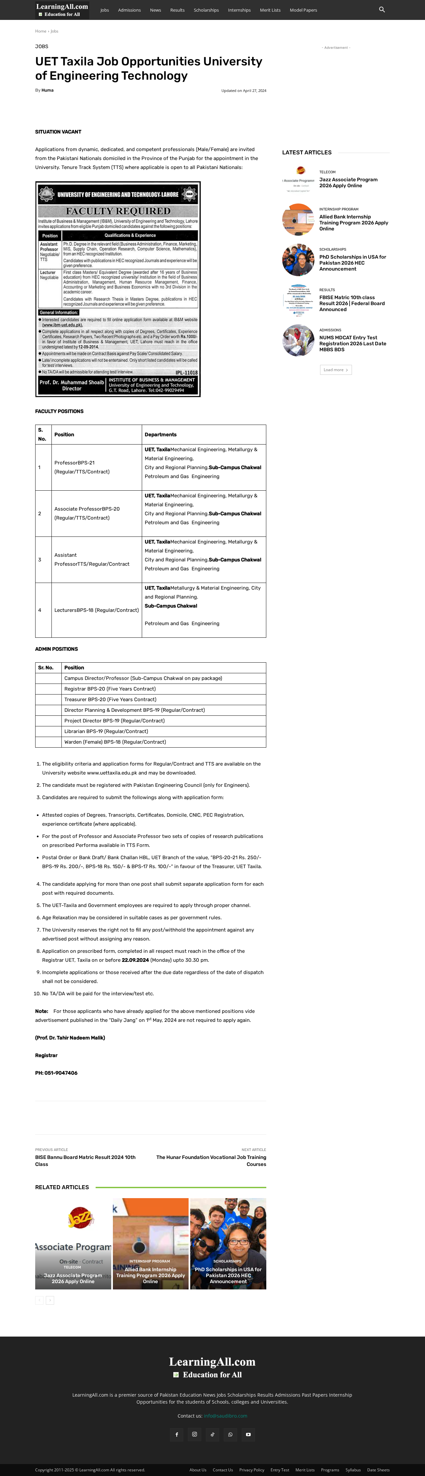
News (155, 10)
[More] (201, 111)
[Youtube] (248, 1434)
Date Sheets (378, 1470)
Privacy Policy (251, 1470)
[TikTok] (212, 1434)
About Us (198, 1470)
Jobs (105, 10)
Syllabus (353, 1470)
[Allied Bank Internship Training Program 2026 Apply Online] (151, 1243)
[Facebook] (176, 1434)
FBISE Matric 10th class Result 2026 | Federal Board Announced (352, 303)
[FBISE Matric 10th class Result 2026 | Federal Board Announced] (298, 300)
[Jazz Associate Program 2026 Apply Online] (73, 1243)
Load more (334, 369)
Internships (239, 10)
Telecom (72, 1267)
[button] (382, 10)
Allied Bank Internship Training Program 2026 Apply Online (150, 1275)
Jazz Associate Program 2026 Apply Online (73, 1278)
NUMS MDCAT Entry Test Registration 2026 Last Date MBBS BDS (352, 344)
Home (40, 31)
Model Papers (303, 10)
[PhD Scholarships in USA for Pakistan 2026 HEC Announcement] (228, 1243)
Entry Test (280, 1470)
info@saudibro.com (225, 1416)
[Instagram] (194, 1434)
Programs (330, 1470)
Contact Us (223, 1470)
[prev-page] (39, 1300)
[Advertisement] (336, 92)
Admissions (129, 10)
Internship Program (149, 1261)
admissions (330, 330)
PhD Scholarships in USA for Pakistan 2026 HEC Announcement (228, 1275)
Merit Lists (270, 10)
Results (177, 10)
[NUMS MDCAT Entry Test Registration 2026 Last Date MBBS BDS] (298, 340)
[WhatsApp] (230, 1434)
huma (47, 90)
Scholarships (206, 10)
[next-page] (50, 1300)
